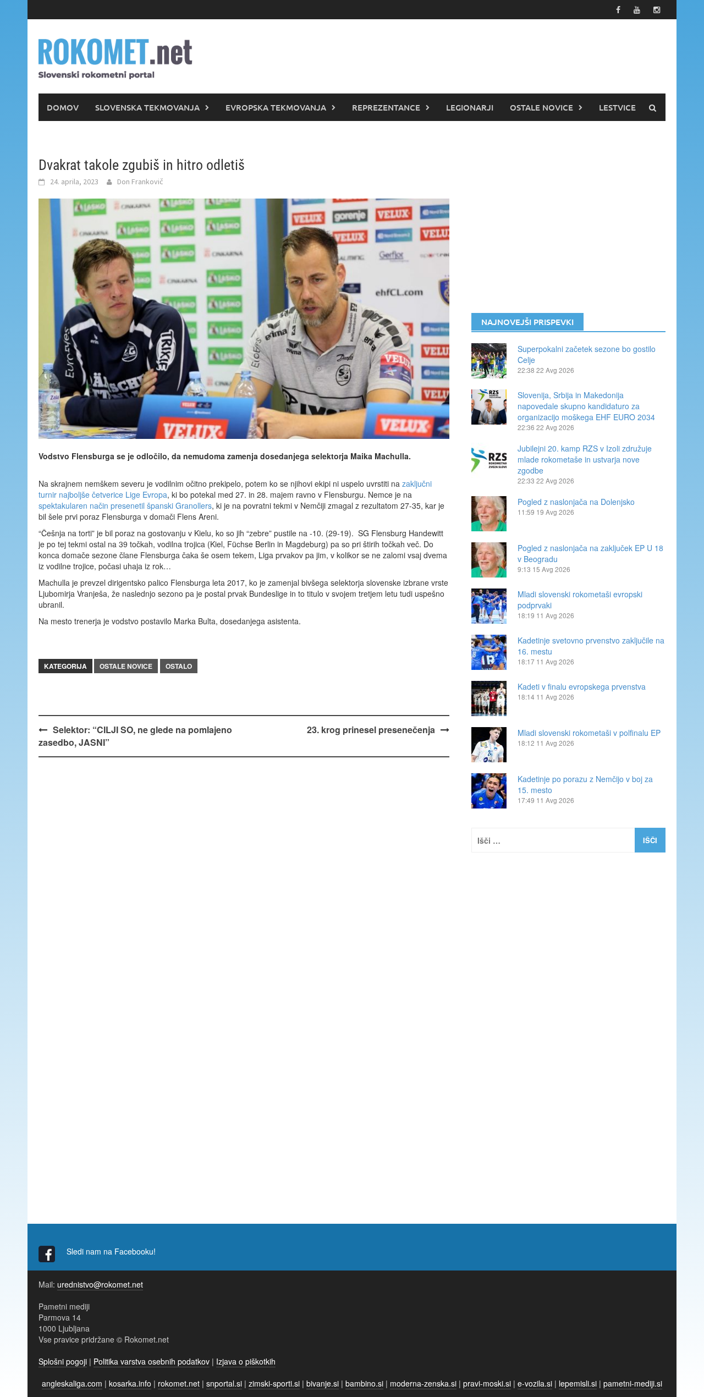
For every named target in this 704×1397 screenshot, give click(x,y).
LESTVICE (617, 107)
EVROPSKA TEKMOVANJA (276, 107)
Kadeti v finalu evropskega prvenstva (582, 686)
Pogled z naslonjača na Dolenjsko (576, 501)
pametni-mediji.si (632, 1383)
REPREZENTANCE (386, 107)
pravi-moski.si (487, 1383)
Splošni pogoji (62, 1361)
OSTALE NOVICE (541, 107)
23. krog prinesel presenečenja (371, 729)
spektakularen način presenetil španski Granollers (125, 505)
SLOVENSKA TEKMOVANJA (147, 107)
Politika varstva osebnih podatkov (152, 1361)
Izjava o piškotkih (246, 1361)
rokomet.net (179, 1383)
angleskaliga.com (72, 1383)
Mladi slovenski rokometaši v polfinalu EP (589, 732)
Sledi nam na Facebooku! (112, 1251)
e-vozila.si (535, 1383)
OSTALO (179, 666)
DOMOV (63, 107)
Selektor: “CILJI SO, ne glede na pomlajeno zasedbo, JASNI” (135, 736)
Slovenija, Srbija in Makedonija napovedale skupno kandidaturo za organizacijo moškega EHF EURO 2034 (586, 405)
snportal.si (224, 1383)
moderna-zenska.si (423, 1383)
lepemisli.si (578, 1383)
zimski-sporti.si (274, 1383)
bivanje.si (322, 1383)
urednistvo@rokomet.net (100, 1284)
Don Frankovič (140, 181)
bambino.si (364, 1383)
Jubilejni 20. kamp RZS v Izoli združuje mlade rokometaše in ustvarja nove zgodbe (585, 459)
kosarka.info (130, 1383)
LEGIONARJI (469, 107)
